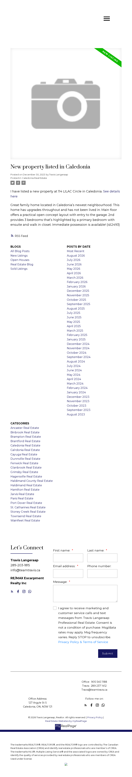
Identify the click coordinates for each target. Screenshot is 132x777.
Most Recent (75, 251)
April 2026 (74, 273)
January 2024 (76, 392)
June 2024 (74, 370)
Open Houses (19, 260)
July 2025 (73, 313)
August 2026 (76, 255)
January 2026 (76, 286)
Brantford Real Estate (25, 441)
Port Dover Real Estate (26, 503)
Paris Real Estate (21, 498)
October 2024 (76, 352)
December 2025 (78, 290)
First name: (62, 550)
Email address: (64, 566)
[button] (12, 591)
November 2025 (78, 295)
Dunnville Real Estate (25, 458)
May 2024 (73, 374)
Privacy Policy (95, 717)
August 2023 (76, 414)
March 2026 (75, 277)
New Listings (19, 255)
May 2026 (73, 268)
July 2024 (73, 366)
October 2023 (76, 405)
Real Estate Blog (21, 264)
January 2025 (76, 339)
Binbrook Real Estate (25, 432)
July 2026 (73, 260)
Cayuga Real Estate (23, 454)
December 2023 (78, 397)
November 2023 (78, 401)
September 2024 (78, 357)
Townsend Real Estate (25, 516)
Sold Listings (18, 268)
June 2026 (74, 264)
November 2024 (78, 348)
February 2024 (77, 388)
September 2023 (78, 410)
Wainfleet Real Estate (25, 520)
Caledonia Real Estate (34, 178)
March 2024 (75, 383)
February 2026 (77, 282)
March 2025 (75, 330)
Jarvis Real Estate (22, 494)
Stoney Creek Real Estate (28, 511)
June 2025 (74, 317)
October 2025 (76, 299)
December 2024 (78, 344)
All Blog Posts (19, 251)
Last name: (96, 550)
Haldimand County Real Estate (31, 480)
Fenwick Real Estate (24, 463)
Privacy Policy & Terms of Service (83, 642)
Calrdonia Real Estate (25, 450)
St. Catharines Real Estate (28, 507)
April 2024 (74, 379)
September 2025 (78, 304)
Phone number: (99, 566)
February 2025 (77, 335)
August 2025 (76, 308)
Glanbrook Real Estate (26, 467)
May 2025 (73, 321)
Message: (60, 582)
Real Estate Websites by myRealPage (66, 721)
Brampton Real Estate (25, 436)
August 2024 (76, 361)
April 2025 (74, 326)
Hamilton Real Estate (25, 489)
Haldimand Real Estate (26, 485)
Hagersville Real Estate (26, 476)
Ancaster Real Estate (24, 428)
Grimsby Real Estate (24, 472)
